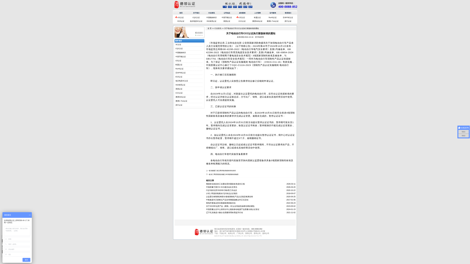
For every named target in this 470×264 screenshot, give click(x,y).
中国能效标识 (211, 17)
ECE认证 (180, 21)
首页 (181, 13)
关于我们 (196, 13)
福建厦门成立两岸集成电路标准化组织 (223, 170)
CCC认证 (242, 21)
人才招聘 (257, 13)
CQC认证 (196, 17)
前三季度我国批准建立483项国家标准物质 (224, 174)
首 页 (210, 28)
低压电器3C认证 (196, 21)
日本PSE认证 (288, 17)
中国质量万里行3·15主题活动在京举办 (221, 187)
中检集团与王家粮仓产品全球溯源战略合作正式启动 (227, 200)
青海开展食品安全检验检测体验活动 (220, 203)
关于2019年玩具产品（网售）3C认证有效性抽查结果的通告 (230, 206)
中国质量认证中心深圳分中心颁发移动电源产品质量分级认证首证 (232, 209)
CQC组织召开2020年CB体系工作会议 (221, 190)
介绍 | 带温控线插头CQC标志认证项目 (221, 193)
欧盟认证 (257, 17)
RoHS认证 (273, 17)
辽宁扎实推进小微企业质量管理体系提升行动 (224, 212)
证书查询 (273, 13)
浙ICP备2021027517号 (253, 236)
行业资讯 (211, 13)
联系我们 (288, 13)
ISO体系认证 (211, 21)
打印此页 (259, 37)
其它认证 (288, 21)
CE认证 (242, 17)
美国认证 (226, 21)
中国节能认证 (227, 17)
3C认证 (181, 17)
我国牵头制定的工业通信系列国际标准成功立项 (225, 184)
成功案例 (242, 13)
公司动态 (227, 13)
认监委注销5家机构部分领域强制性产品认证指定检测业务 (229, 197)
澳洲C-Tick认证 (273, 21)
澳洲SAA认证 (257, 21)
